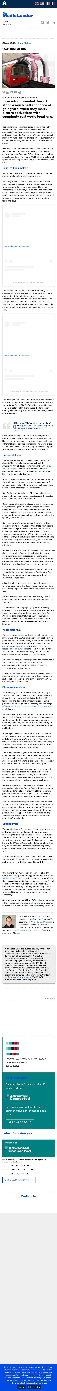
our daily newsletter (21, 930)
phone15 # (33, 425)
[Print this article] (19, 92)
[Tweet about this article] (3, 92)
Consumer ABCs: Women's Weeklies (16, 1166)
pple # (25, 425)
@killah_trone (19, 423)
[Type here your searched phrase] (42, 22)
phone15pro (19, 428)
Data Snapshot (16, 1077)
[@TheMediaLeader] (48, 22)
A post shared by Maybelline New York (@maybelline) (28, 391)
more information (19, 977)
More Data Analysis (17, 1180)
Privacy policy (34, 1387)
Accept (21, 1387)
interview (38, 504)
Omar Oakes (24, 43)
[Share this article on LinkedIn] (7, 92)
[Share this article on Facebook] (11, 92)
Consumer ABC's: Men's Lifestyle (15, 1174)
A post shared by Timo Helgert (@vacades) (28, 282)
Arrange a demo (20, 1122)
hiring (39, 900)
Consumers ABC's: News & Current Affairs (19, 1170)
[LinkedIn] (53, 22)
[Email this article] (15, 92)
